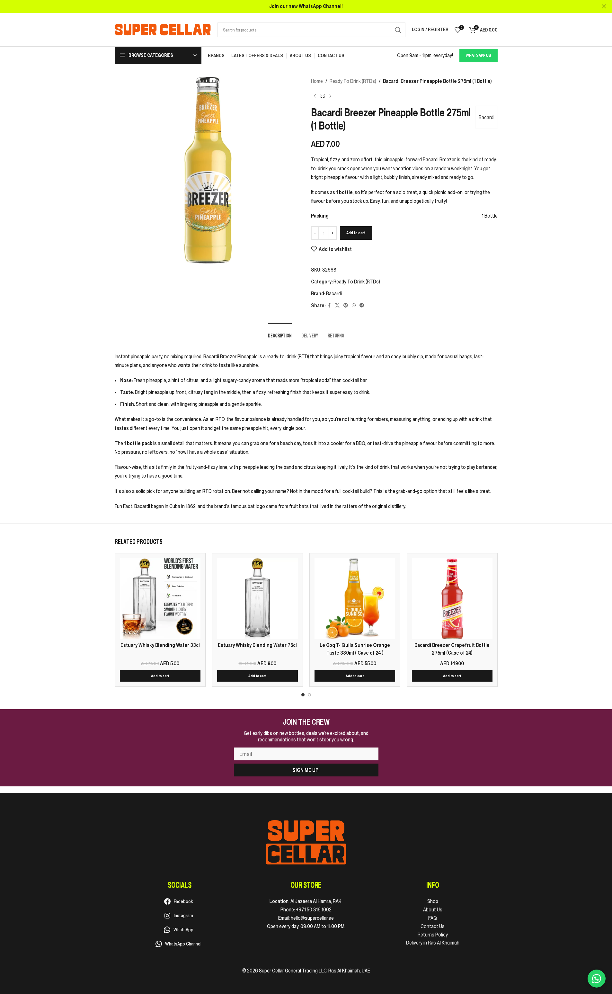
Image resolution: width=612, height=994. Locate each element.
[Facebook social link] (329, 305)
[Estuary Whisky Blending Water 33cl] (160, 598)
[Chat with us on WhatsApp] (597, 979)
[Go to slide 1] (303, 694)
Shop (432, 901)
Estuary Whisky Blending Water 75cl (257, 645)
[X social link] (337, 305)
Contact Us (433, 926)
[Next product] (330, 96)
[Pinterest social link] (345, 305)
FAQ (432, 918)
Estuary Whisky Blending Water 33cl (160, 645)
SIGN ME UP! (306, 770)
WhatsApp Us (478, 55)
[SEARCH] (398, 29)
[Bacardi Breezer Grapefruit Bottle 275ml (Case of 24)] (452, 598)
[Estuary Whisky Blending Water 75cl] (257, 598)
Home (317, 81)
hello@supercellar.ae (312, 918)
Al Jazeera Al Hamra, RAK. (316, 901)
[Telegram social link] (362, 305)
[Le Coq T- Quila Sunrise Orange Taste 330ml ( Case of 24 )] (355, 598)
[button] (160, 676)
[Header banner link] (306, 6)
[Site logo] (163, 29)
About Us (432, 909)
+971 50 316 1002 (314, 909)
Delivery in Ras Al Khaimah (432, 942)
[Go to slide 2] (309, 694)
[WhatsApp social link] (354, 305)
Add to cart (356, 232)
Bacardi (486, 117)
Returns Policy (433, 934)
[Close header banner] (604, 6)
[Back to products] (322, 96)
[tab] (280, 332)
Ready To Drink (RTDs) (353, 81)
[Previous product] (315, 96)
